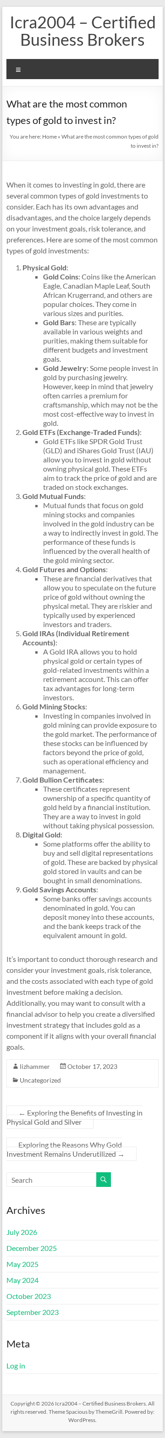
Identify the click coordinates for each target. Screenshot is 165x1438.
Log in (15, 1365)
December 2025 (31, 1248)
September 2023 (32, 1312)
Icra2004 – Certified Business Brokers (83, 30)
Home (49, 136)
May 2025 (22, 1264)
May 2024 (22, 1280)
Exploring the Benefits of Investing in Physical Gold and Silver (74, 1117)
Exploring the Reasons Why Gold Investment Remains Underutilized (65, 1149)
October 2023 (28, 1296)
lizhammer (35, 1066)
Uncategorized (40, 1080)
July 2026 (21, 1232)
